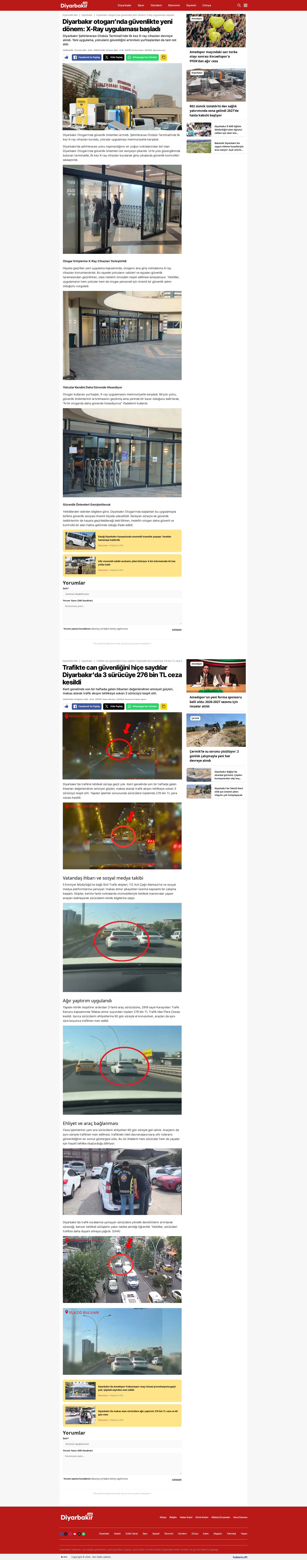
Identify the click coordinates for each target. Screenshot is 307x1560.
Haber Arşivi (186, 1517)
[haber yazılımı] (240, 1557)
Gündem (182, 1533)
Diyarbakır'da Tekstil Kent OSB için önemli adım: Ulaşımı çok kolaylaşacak (229, 792)
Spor (145, 1533)
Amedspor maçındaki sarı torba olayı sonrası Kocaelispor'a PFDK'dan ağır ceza (213, 56)
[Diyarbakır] (216, 84)
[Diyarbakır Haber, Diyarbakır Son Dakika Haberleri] (77, 1517)
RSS (65, 1556)
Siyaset (156, 1533)
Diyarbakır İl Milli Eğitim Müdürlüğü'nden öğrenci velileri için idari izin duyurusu (228, 130)
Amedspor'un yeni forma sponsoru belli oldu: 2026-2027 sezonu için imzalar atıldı (216, 701)
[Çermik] (216, 730)
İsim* (66, 588)
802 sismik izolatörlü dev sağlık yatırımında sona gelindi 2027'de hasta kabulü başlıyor (214, 110)
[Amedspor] (216, 30)
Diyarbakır (87, 14)
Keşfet (117, 1533)
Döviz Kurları (202, 1517)
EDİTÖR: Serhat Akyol (134, 50)
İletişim (173, 1517)
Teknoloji (231, 1533)
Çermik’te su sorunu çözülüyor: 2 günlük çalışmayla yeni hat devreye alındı (214, 756)
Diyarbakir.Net (70, 14)
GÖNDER (176, 629)
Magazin (218, 1533)
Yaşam (244, 1533)
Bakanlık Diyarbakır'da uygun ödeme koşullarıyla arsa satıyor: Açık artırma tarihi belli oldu (229, 146)
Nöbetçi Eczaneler (221, 1517)
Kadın (206, 1533)
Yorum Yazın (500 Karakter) (78, 600)
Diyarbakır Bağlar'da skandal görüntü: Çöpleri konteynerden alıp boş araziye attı (228, 775)
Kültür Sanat (132, 1533)
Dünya (195, 1533)
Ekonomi (169, 1533)
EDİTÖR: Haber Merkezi (105, 699)
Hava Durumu (240, 1517)
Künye (163, 1517)
